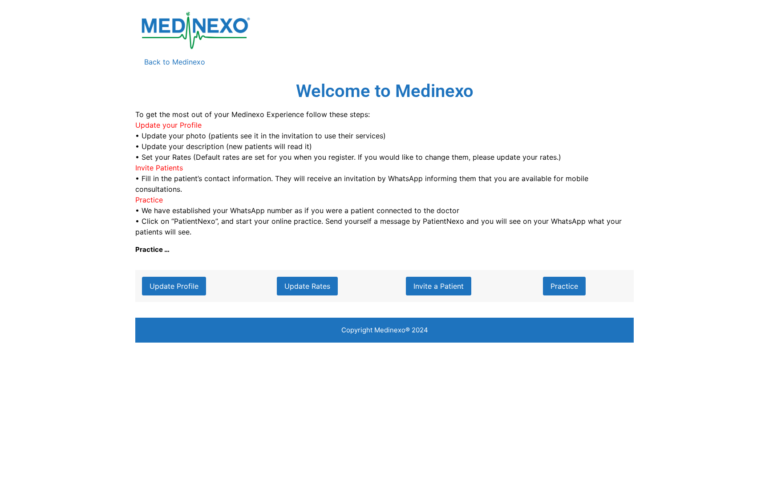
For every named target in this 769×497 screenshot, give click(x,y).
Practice (564, 286)
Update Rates (307, 286)
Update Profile (174, 286)
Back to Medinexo (170, 61)
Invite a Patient (438, 286)
